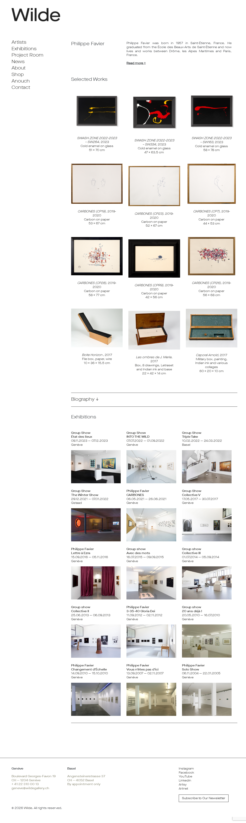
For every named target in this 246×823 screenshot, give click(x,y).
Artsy (183, 784)
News (18, 61)
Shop (18, 74)
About (19, 68)
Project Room (27, 55)
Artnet (183, 788)
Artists (19, 42)
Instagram (186, 768)
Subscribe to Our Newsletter (203, 798)
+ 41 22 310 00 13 (25, 784)
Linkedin (185, 780)
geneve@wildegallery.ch (30, 788)
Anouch (21, 81)
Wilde (28, 808)
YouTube (185, 776)
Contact (21, 87)
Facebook (186, 772)
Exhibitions (24, 49)
